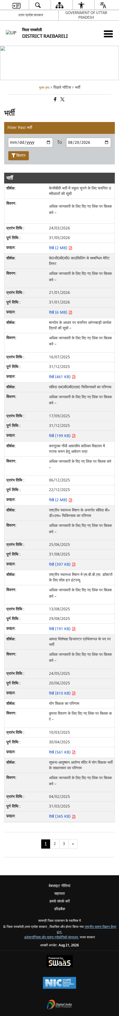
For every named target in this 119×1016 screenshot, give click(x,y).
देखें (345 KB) (60, 816)
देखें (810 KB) (60, 693)
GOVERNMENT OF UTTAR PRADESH (86, 15)
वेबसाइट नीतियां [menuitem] (59, 886)
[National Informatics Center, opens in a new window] (59, 983)
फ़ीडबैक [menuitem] (59, 909)
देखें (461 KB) (60, 377)
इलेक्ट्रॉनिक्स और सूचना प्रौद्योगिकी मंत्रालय (51, 937)
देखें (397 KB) (60, 564)
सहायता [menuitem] (59, 893)
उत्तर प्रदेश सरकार (30, 15)
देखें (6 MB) (58, 312)
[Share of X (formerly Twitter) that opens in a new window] (62, 100)
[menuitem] (16, 5)
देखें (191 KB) (60, 629)
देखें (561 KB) (60, 752)
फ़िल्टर (20, 155)
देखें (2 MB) (58, 248)
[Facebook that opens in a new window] (55, 100)
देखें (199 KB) (60, 436)
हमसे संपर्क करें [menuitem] (60, 901)
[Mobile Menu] (108, 34)
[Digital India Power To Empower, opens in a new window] (59, 1005)
